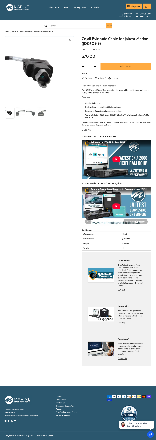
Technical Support (63, 415)
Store (14, 32)
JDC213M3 (114, 115)
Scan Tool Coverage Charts (66, 412)
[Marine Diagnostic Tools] (18, 7)
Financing (59, 409)
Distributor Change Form (65, 406)
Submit (109, 26)
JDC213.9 (89, 117)
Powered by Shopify (46, 436)
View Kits (121, 323)
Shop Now (135, 6)
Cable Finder (61, 400)
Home (7, 32)
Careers (59, 396)
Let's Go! (121, 290)
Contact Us (122, 358)
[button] (83, 66)
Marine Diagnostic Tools (28, 436)
